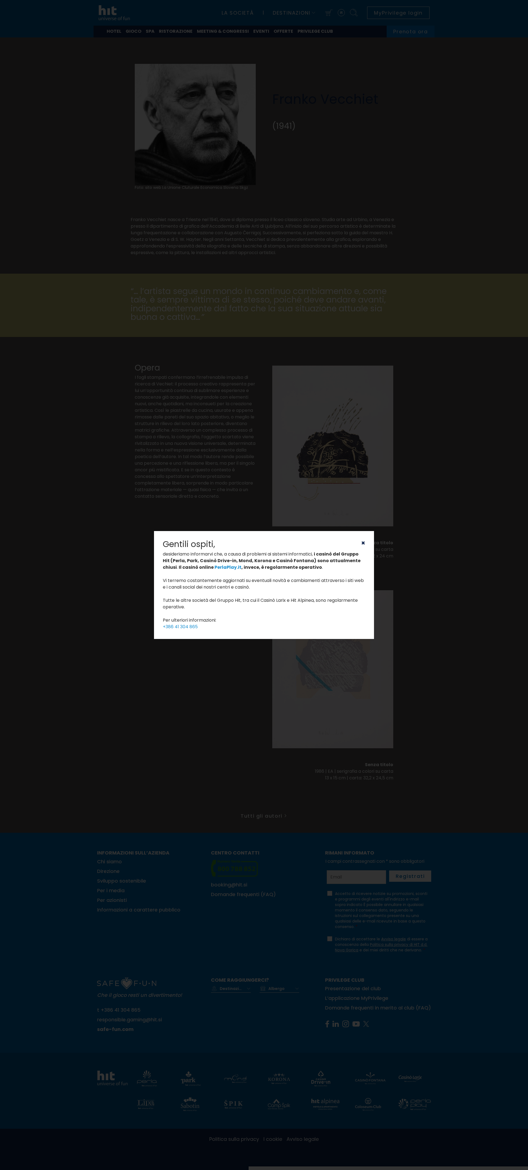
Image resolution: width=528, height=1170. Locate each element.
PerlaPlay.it (228, 567)
